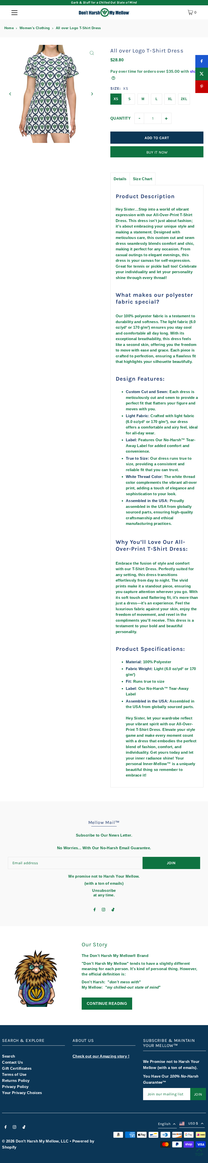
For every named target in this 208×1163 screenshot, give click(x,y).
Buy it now (157, 152)
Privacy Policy (15, 1086)
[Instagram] (103, 910)
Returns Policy (15, 1080)
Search (8, 1056)
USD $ (193, 1123)
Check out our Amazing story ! (101, 1056)
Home (9, 28)
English (164, 1124)
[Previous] (10, 94)
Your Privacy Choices (22, 1093)
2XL (184, 99)
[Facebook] (95, 910)
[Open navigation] (14, 12)
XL (170, 99)
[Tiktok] (113, 910)
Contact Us (12, 1062)
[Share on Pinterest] (201, 86)
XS (116, 99)
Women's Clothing (35, 28)
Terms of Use (14, 1074)
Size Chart (142, 179)
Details (120, 179)
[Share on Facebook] (201, 61)
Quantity (120, 118)
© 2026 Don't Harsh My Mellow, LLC (35, 1141)
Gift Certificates (16, 1068)
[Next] (92, 94)
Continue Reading (107, 1003)
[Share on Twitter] (201, 74)
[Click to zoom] (92, 53)
